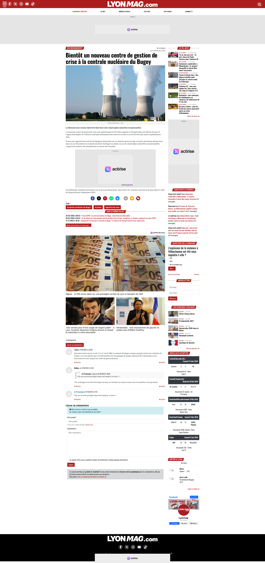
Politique (147, 11)
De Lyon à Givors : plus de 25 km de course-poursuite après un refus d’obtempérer (189, 109)
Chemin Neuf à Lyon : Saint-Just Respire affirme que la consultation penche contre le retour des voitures (183, 218)
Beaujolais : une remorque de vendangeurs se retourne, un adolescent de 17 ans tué (189, 98)
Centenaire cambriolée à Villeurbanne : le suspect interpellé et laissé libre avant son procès (188, 67)
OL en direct (182, 52)
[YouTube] (26, 4)
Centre (98, 207)
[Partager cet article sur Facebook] (93, 198)
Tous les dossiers (192, 348)
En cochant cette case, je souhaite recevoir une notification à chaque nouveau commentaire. (99, 460)
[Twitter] (15, 4)
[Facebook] (9, 4)
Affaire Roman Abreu (187, 313)
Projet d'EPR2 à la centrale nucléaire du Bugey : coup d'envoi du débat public (106, 215)
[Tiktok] (32, 4)
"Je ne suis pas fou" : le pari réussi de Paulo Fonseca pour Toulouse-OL (188, 56)
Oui (171, 258)
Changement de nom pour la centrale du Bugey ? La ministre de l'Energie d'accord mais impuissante (113, 220)
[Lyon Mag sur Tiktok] (145, 548)
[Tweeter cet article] (99, 198)
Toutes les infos (192, 116)
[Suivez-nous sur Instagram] (132, 548)
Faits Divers (168, 11)
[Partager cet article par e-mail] (132, 198)
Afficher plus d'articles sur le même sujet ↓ (78, 225)
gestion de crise (113, 207)
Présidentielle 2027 (186, 321)
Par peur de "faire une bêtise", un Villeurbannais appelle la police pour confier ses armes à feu (182, 208)
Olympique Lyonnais (186, 335)
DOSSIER (181, 311)
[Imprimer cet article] (126, 198)
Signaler (163, 362)
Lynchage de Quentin (186, 342)
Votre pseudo (72, 417)
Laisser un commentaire (74, 345)
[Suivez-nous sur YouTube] (139, 548)
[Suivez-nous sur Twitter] (126, 548)
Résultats (196, 274)
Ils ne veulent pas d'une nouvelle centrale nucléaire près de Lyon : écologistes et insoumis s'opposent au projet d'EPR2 (119, 218)
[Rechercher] (259, 4)
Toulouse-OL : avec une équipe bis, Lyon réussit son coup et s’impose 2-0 (188, 88)
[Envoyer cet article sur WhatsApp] (111, 198)
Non (171, 261)
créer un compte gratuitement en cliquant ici (91, 476)
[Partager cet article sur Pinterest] (105, 198)
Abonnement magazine (80, 11)
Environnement (75, 48)
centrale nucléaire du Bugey (79, 207)
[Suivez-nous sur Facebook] (183, 510)
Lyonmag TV (188, 11)
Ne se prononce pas (176, 264)
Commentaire (72, 428)
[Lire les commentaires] (138, 198)
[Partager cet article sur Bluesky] (117, 198)
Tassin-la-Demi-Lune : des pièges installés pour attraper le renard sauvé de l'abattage (188, 78)
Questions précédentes (174, 274)
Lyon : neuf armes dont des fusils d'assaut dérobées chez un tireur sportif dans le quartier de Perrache (183, 230)
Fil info (103, 11)
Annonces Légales (124, 11)
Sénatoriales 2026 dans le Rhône (188, 329)
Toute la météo (193, 489)
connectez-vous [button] (89, 425)
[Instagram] (21, 4)
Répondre (78, 362)
